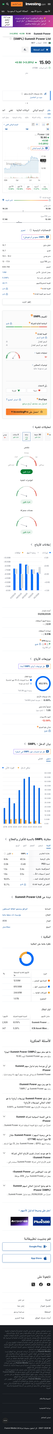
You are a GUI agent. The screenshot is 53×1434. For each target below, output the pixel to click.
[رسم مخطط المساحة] (43, 124)
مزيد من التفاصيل (36, 97)
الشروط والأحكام (45, 1398)
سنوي (48, 758)
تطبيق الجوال (45, 1305)
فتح (21, 884)
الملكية (47, 936)
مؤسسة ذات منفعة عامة (11, 914)
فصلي (40, 758)
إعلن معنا (20, 1305)
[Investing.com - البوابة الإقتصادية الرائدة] (36, 4)
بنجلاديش (6, 926)
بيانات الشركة (36, 117)
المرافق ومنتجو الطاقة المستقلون (15, 908)
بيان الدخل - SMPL (39, 744)
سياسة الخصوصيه (45, 1408)
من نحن (21, 1299)
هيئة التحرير (19, 1317)
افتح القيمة (9, 200)
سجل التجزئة (5, 117)
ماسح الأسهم (36, 11)
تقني (11, 110)
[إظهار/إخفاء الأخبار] (33, 124)
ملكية (27, 117)
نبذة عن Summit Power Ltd (33, 897)
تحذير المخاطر (46, 1417)
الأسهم (47, 11)
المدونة (48, 1299)
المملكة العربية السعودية (17, 11)
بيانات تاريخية (17, 117)
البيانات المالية (22, 110)
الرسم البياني (38, 110)
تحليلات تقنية (43, 427)
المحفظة (47, 1311)
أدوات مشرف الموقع (43, 1317)
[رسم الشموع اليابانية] (47, 124)
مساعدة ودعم (19, 1311)
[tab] (37, 436)
